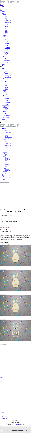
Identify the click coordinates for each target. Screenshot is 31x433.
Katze (5, 58)
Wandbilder (4, 118)
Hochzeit (4, 51)
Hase (5, 172)
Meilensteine (6, 136)
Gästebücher (6, 26)
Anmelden (3, 6)
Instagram (1, 377)
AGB (2, 410)
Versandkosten (17, 424)
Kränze (6, 39)
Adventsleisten (6, 99)
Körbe (5, 28)
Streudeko (6, 33)
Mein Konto (1, 5)
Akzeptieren (17, 430)
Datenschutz (3, 412)
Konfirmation (5, 36)
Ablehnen (8, 430)
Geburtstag (4, 23)
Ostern (4, 153)
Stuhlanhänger (6, 149)
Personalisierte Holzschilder (8, 22)
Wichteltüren (6, 49)
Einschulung (4, 14)
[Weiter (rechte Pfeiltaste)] (1, 426)
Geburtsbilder (5, 166)
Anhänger (6, 38)
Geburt (4, 134)
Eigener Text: (11, 223)
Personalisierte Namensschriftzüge (7, 116)
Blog (2, 65)
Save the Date (6, 147)
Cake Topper (6, 15)
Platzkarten (6, 30)
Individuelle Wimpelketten (8, 20)
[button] (15, 66)
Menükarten (6, 29)
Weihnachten (4, 157)
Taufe (4, 40)
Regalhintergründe (5, 63)
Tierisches (4, 56)
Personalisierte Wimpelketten (6, 62)
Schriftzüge (6, 32)
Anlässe (3, 13)
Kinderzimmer (3, 59)
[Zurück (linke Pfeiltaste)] (0, 426)
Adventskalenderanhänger (8, 159)
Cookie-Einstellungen (4, 418)
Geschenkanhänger (7, 142)
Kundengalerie (3, 64)
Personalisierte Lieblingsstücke (5, 50)
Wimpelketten (5, 55)
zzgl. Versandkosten (5, 214)
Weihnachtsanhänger (7, 48)
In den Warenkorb (5, 227)
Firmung (4, 17)
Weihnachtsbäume (7, 164)
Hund (5, 57)
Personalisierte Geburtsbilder (8, 21)
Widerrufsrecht (3, 413)
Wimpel (6, 16)
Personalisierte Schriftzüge (8, 84)
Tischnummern (6, 34)
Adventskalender (7, 43)
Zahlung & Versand (4, 416)
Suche (8, 0)
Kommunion (4, 35)
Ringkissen (6, 31)
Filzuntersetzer (6, 45)
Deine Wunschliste (1, 10)
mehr (26, 430)
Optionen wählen (3, 269)
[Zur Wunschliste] (0, 9)
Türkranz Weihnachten (7, 47)
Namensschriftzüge (5, 52)
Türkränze (6, 54)
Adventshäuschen (7, 42)
